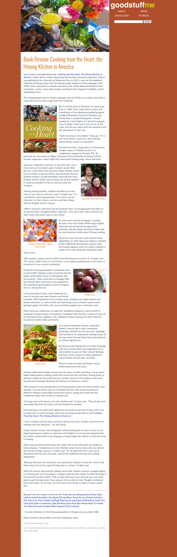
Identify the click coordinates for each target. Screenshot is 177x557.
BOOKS (45, 528)
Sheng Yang (91, 528)
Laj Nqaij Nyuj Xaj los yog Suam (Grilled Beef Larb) (75, 500)
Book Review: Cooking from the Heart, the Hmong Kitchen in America (63, 63)
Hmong (31, 528)
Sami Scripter (79, 528)
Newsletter (122, 16)
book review (55, 528)
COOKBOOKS (66, 528)
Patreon (144, 16)
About (122, 11)
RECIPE (38, 528)
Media (143, 11)
